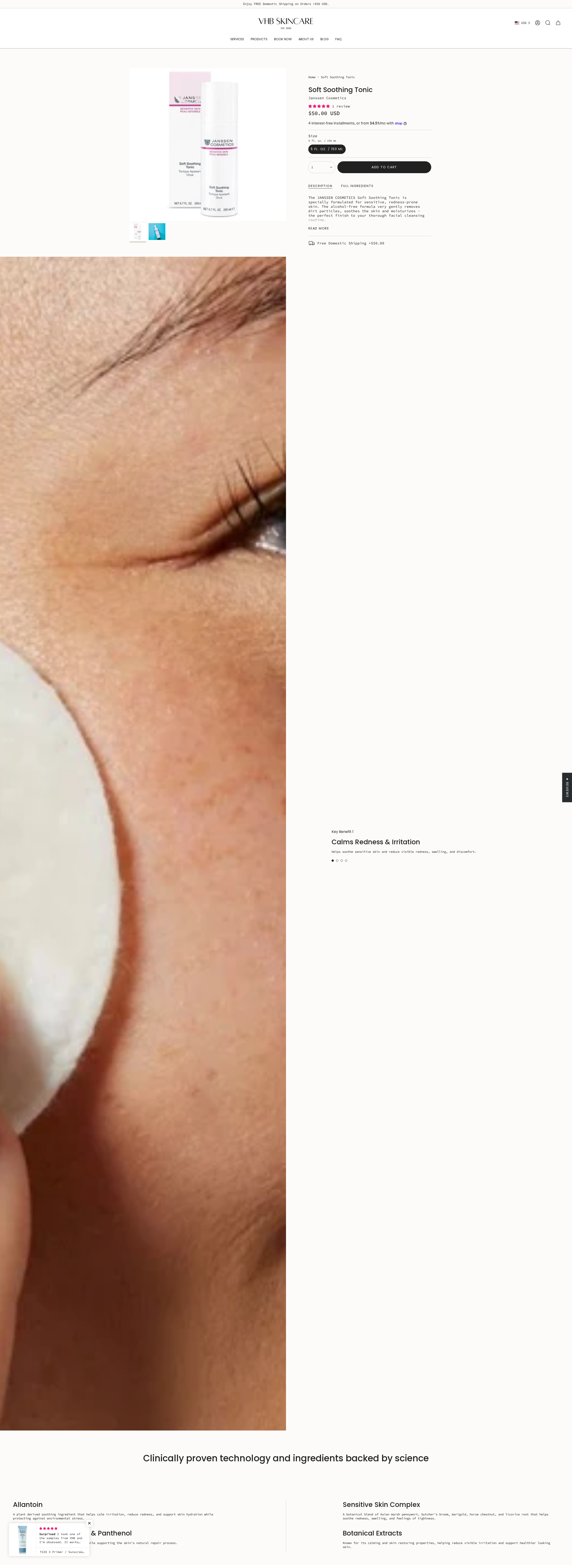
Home (311, 77)
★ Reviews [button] (567, 787)
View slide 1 (333, 860)
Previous (129, 144)
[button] (320, 106)
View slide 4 (346, 860)
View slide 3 (342, 860)
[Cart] (558, 23)
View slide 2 (337, 860)
